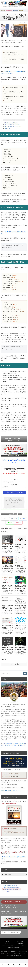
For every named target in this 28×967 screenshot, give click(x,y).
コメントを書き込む (14, 664)
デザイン (20, 514)
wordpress (11, 514)
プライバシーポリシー (8, 945)
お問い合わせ (21, 945)
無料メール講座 (20, 941)
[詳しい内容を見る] (14, 922)
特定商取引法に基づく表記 (14, 947)
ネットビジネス (4, 514)
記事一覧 (8, 943)
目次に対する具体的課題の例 (10, 122)
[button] (25, 673)
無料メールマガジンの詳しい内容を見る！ (14, 461)
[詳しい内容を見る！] (14, 450)
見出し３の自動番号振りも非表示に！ (12, 126)
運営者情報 (20, 943)
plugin (16, 514)
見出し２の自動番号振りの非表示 (11, 124)
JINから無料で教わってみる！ (11, 932)
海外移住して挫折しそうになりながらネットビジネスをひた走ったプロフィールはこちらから (13, 744)
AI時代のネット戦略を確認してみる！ (11, 790)
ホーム (7, 941)
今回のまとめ (7, 128)
